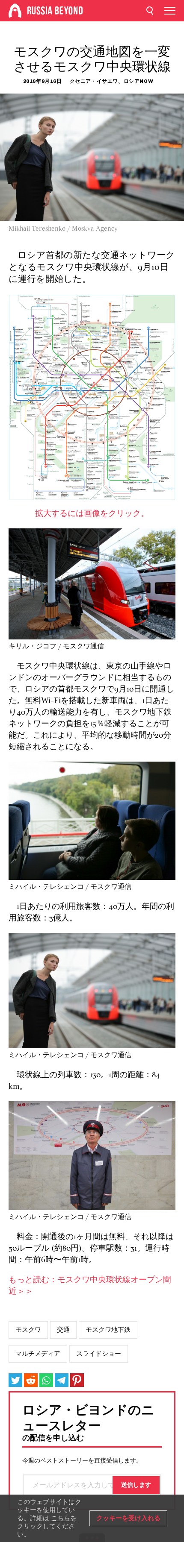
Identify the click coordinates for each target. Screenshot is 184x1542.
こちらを (64, 1518)
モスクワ (28, 1330)
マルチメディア (37, 1353)
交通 (63, 1330)
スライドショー (98, 1353)
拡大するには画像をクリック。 (92, 514)
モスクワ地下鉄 (108, 1330)
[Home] (15, 10)
